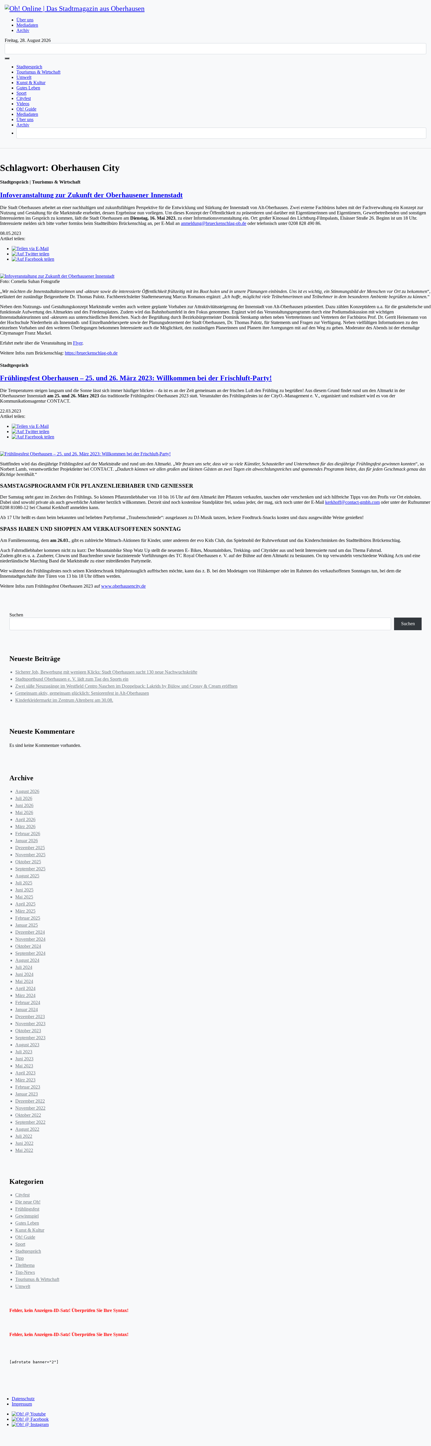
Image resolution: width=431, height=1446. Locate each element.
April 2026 (25, 819)
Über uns (24, 19)
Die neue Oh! (27, 1201)
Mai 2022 (24, 1150)
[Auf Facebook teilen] (33, 259)
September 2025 (30, 868)
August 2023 (27, 1044)
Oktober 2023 (28, 1030)
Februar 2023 (27, 1086)
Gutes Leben (28, 87)
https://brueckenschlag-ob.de (91, 352)
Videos (22, 103)
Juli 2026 (23, 798)
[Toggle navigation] (7, 58)
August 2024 (27, 960)
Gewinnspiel (27, 1215)
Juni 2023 (24, 1058)
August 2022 (27, 1129)
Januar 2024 (26, 1009)
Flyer (77, 342)
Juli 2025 (23, 882)
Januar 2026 (26, 840)
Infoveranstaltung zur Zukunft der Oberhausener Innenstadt (91, 195)
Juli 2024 (23, 967)
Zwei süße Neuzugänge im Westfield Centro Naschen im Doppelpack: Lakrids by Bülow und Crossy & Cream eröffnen (126, 686)
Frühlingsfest (27, 1208)
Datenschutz (23, 1398)
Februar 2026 (27, 833)
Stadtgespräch (29, 66)
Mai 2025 (24, 896)
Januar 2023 (26, 1093)
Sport (21, 93)
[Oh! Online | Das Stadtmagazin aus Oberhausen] (75, 8)
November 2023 (30, 1023)
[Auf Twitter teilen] (30, 253)
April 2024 (25, 988)
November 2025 (30, 854)
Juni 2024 (24, 974)
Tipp (19, 1258)
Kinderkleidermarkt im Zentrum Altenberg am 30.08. (64, 700)
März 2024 (25, 995)
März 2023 (25, 1079)
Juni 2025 (24, 889)
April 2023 (25, 1072)
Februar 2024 (27, 1002)
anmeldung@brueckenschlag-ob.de (213, 223)
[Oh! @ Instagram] (30, 1424)
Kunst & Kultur (30, 82)
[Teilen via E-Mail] (30, 248)
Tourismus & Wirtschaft (38, 71)
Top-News (25, 1272)
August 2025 (27, 875)
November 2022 (30, 1108)
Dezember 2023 (30, 1016)
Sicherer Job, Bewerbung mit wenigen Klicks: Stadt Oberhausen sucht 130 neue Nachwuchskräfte (106, 671)
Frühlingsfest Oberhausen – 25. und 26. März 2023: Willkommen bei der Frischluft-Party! (136, 378)
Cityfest (23, 98)
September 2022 (30, 1122)
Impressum (22, 1403)
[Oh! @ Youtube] (29, 1413)
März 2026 (25, 826)
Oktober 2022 (28, 1115)
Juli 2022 (23, 1136)
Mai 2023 (24, 1065)
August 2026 (27, 791)
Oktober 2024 (28, 946)
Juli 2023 (23, 1051)
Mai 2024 (24, 981)
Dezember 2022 (30, 1101)
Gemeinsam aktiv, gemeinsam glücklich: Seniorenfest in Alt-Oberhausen (82, 693)
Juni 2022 (24, 1143)
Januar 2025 (26, 925)
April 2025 (25, 903)
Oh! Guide (26, 108)
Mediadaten (27, 25)
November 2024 (30, 939)
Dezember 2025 (30, 847)
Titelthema (25, 1265)
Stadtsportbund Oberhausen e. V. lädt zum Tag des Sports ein (71, 679)
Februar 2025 (27, 918)
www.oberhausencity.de (123, 586)
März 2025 (25, 910)
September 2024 (30, 953)
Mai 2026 (24, 812)
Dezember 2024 (30, 932)
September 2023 (30, 1037)
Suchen (16, 614)
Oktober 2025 (28, 861)
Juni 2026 (24, 805)
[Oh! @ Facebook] (30, 1419)
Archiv (22, 30)
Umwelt (23, 77)
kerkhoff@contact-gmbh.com (352, 502)
